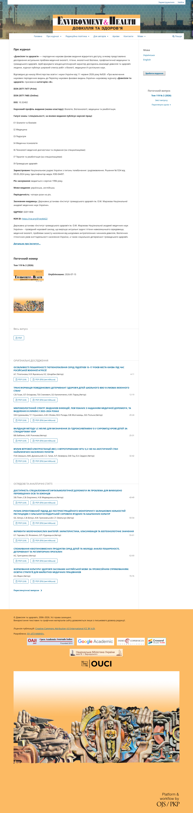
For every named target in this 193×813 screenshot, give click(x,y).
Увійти (181, 2)
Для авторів (99, 36)
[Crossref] (156, 642)
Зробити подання (154, 73)
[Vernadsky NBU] (96, 653)
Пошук (178, 36)
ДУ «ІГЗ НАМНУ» (35, 633)
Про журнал (53, 36)
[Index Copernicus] (131, 642)
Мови (141, 36)
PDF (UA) (22, 379)
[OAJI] (50, 642)
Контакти (128, 36)
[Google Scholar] (95, 642)
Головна (38, 36)
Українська (149, 55)
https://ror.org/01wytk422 (34, 218)
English (147, 59)
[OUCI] (96, 664)
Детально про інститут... (27, 243)
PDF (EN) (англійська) (45, 379)
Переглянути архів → (161, 104)
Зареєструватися (166, 2)
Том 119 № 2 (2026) (161, 95)
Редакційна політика (77, 36)
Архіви (115, 36)
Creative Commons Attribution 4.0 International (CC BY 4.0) (65, 628)
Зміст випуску (161, 100)
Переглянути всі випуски (26, 590)
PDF (20, 338)
